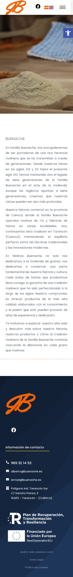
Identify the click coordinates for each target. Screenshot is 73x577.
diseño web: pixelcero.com (36, 552)
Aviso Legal (36, 559)
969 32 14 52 (21, 463)
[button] (68, 33)
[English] (51, 7)
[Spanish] (46, 7)
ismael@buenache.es (26, 480)
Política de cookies (36, 567)
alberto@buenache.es (26, 471)
